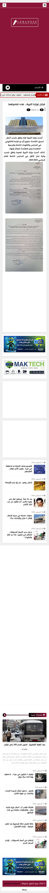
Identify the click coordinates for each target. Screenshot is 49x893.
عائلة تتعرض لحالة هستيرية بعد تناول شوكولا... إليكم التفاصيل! (19, 825)
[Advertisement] (24, 57)
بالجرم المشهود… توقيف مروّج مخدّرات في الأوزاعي (23, 95)
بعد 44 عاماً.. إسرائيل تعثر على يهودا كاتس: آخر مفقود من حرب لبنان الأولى (19, 501)
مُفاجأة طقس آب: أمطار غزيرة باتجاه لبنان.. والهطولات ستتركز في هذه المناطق (19, 810)
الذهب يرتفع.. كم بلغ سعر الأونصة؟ (18, 482)
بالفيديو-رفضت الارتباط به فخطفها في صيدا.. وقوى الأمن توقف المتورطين (19, 468)
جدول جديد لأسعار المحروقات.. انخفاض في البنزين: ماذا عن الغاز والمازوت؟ (19, 534)
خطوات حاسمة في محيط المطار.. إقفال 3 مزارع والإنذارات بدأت (19, 517)
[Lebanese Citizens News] (24, 22)
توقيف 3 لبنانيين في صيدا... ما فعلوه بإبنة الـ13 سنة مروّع (18, 776)
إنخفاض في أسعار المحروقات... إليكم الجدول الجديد (19, 842)
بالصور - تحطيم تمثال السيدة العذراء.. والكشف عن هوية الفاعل (19, 792)
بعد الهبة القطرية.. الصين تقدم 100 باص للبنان (24, 745)
